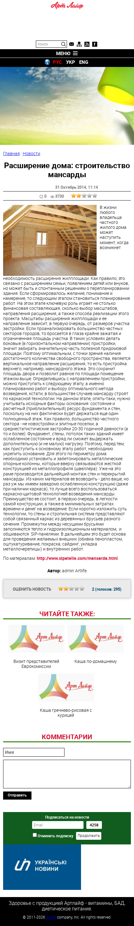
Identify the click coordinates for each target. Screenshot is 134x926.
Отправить (17, 794)
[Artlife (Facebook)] (94, 44)
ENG (83, 62)
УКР (70, 62)
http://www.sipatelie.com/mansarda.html (77, 558)
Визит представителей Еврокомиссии (36, 663)
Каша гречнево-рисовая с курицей (66, 712)
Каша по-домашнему (95, 661)
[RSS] (86, 44)
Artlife (51, 916)
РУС (57, 62)
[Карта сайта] (79, 44)
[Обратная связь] (71, 44)
